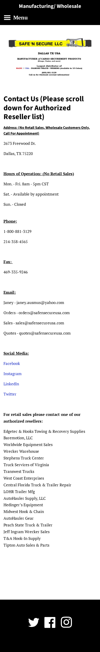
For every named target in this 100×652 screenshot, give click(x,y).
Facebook (11, 363)
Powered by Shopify (77, 642)
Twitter (10, 394)
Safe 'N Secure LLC (48, 642)
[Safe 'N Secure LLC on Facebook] (50, 626)
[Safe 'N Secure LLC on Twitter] (34, 626)
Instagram (12, 373)
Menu (20, 17)
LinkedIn (11, 383)
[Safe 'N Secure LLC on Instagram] (66, 626)
